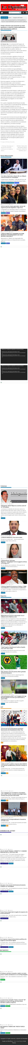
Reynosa (7, 243)
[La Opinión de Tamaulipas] (14, 10)
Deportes (3, 627)
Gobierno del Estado (10, 182)
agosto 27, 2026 (4, 1024)
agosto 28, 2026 (5, 694)
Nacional (8, 212)
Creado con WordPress (7, 1041)
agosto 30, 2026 (5, 174)
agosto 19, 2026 (4, 910)
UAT (2, 742)
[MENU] (27, 12)
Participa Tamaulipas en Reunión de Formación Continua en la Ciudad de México (7, 148)
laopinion (12, 32)
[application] (14, 356)
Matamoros (3, 979)
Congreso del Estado (6, 141)
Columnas (3, 518)
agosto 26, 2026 (4, 849)
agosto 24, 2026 (4, 883)
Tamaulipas (17, 182)
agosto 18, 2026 (4, 937)
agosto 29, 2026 (5, 613)
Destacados (12, 141)
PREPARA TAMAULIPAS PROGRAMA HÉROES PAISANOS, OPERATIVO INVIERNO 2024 (22, 148)
